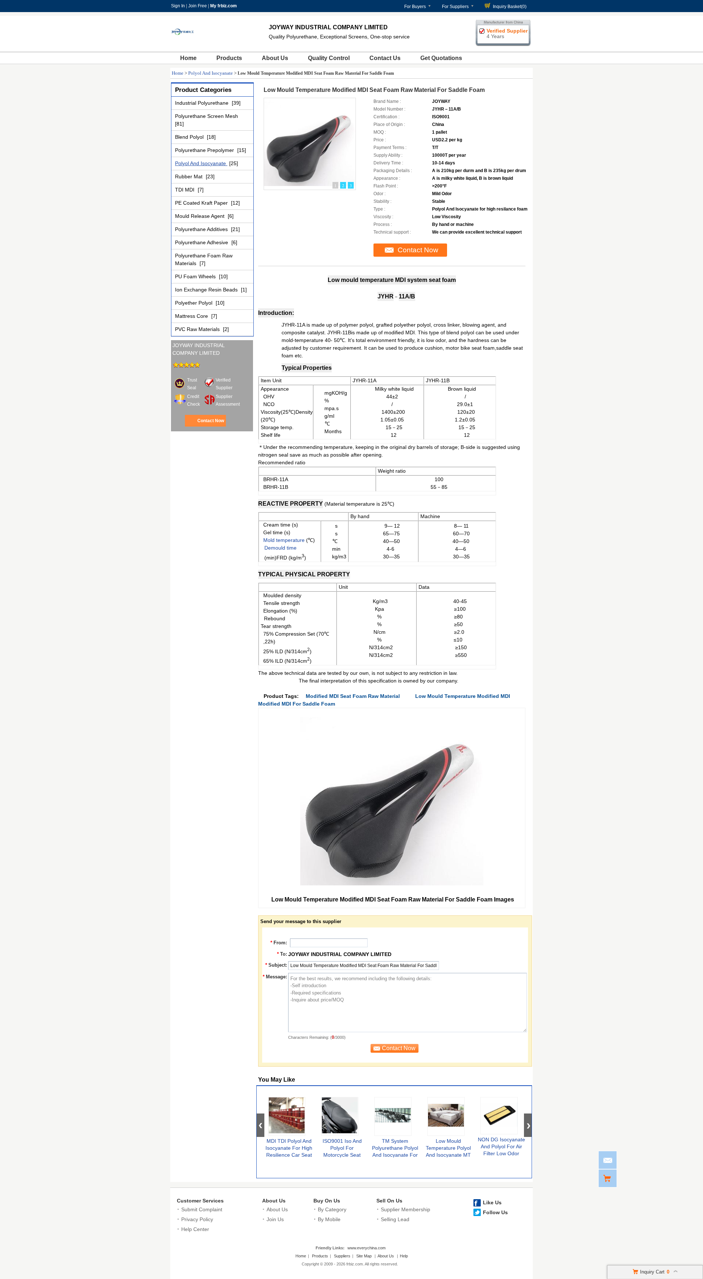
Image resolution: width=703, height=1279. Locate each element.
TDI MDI (185, 190)
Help (404, 1256)
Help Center (195, 1229)
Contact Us (385, 58)
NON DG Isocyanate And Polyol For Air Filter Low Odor (501, 1146)
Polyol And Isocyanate (210, 73)
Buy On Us (326, 1201)
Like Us (492, 1202)
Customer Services (200, 1201)
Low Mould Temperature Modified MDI (462, 696)
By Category (332, 1209)
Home (188, 58)
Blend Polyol (190, 137)
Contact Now (210, 420)
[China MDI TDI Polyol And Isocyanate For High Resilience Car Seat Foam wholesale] (286, 1116)
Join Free (197, 5)
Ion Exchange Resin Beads (207, 290)
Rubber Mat (189, 176)
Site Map (364, 1256)
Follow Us (495, 1212)
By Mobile (329, 1219)
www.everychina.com (366, 1248)
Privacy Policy (197, 1219)
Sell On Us (389, 1201)
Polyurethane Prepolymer (205, 150)
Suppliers (342, 1256)
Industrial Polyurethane (202, 103)
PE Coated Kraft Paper (202, 203)
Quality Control (329, 58)
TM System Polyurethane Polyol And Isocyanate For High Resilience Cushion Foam (395, 1155)
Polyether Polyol (194, 303)
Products (229, 58)
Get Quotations (441, 58)
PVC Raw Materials (198, 329)
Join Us (275, 1219)
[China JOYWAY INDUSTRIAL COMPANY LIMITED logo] (182, 43)
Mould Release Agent (200, 216)
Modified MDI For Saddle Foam (296, 704)
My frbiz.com (223, 5)
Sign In (178, 5)
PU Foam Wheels (196, 276)
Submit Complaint (201, 1209)
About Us (275, 58)
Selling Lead (395, 1219)
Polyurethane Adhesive (202, 242)
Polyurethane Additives (202, 229)
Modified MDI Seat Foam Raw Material (353, 696)
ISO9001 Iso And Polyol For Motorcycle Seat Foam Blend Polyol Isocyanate (342, 1155)
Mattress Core (192, 316)
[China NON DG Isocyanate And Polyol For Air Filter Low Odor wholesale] (499, 1115)
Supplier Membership (405, 1209)
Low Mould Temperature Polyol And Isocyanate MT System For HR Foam (448, 1155)
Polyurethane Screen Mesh (206, 116)
